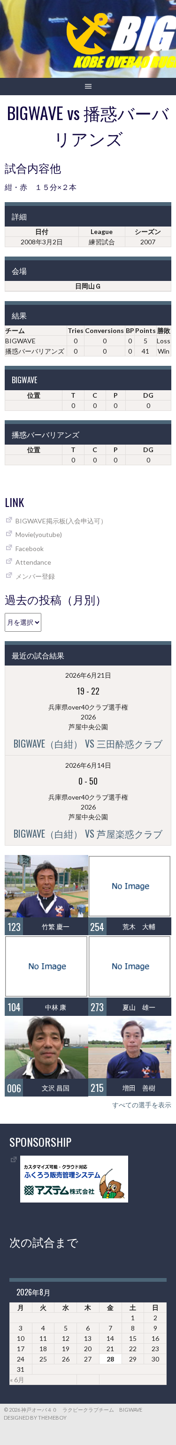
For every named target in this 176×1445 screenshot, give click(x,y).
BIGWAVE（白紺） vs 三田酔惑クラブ (88, 743)
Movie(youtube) (38, 534)
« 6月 (17, 1380)
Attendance (33, 562)
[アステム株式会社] (74, 1200)
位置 (33, 395)
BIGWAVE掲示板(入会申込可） (61, 521)
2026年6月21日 (88, 675)
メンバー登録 (35, 576)
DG (148, 395)
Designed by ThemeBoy (35, 1418)
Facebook (29, 548)
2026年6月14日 (88, 765)
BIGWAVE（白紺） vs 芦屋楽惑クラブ (88, 833)
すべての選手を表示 (141, 1105)
